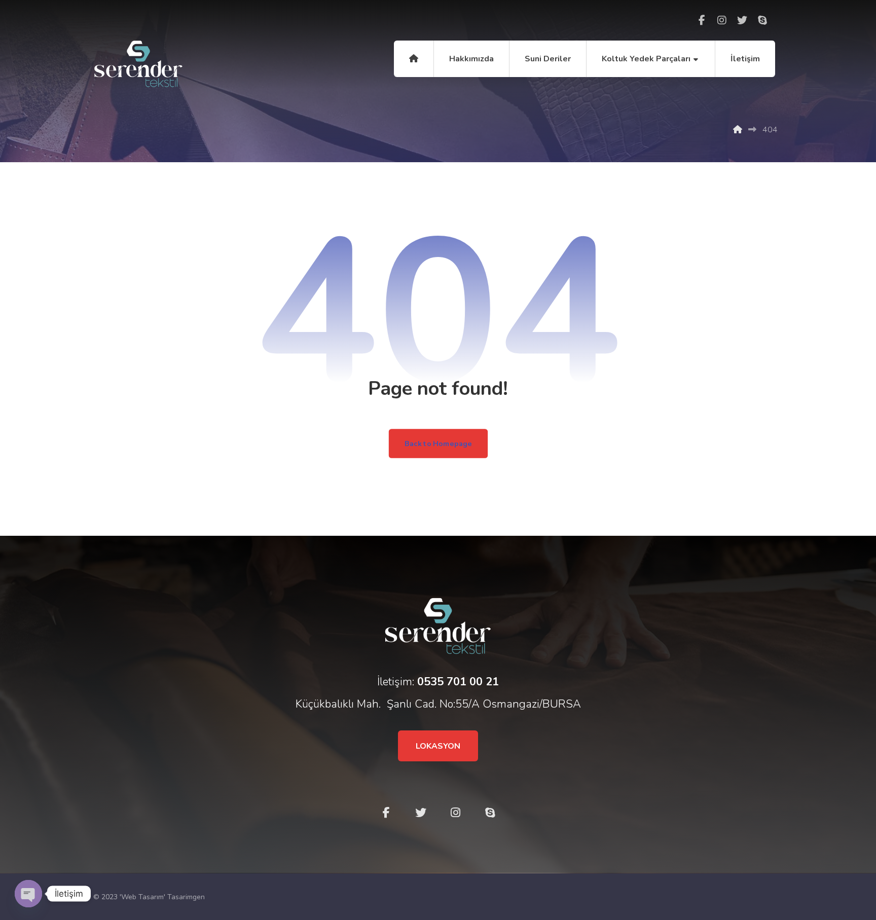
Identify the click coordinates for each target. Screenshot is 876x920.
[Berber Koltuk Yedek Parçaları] (138, 64)
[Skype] (762, 20)
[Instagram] (722, 20)
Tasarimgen (186, 897)
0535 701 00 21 (458, 681)
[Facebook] (701, 20)
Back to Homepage (438, 443)
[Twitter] (742, 20)
